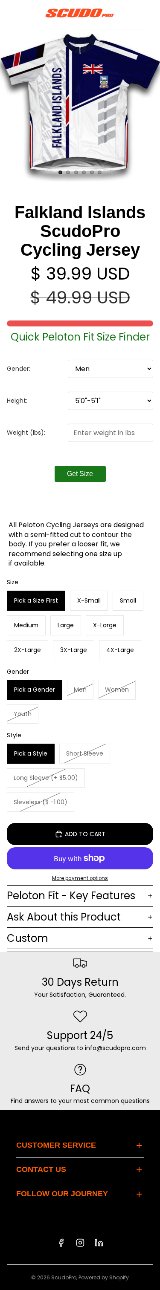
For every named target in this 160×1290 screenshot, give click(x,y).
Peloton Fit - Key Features (71, 896)
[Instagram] (80, 1243)
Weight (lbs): (26, 432)
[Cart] (149, 12)
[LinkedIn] (99, 1243)
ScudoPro (63, 1277)
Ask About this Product (64, 917)
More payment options (80, 878)
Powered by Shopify (104, 1277)
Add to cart (85, 834)
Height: (17, 400)
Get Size (80, 473)
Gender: (18, 368)
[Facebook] (61, 1243)
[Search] (28, 12)
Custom (27, 938)
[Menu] (10, 13)
